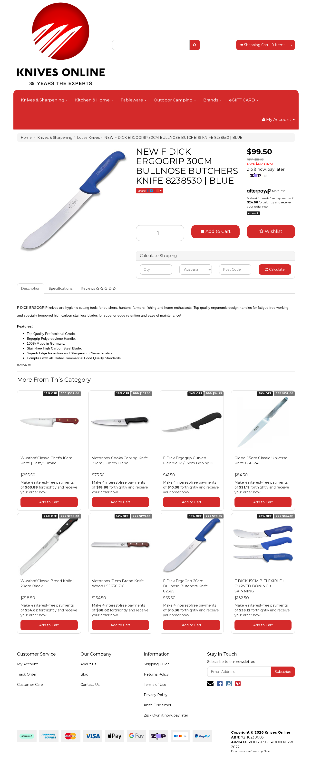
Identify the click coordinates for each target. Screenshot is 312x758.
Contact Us (89, 684)
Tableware (132, 100)
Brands (211, 100)
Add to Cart (217, 231)
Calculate (276, 269)
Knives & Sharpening (43, 100)
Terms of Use (155, 684)
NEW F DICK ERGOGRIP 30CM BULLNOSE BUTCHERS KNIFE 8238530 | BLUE (173, 137)
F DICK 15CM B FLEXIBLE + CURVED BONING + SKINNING (259, 585)
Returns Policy (156, 674)
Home (26, 137)
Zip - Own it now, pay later (166, 715)
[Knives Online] (61, 42)
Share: (142, 190)
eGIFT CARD (242, 100)
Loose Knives (88, 137)
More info (278, 191)
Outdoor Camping (174, 100)
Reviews (88, 288)
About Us (88, 664)
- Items (264, 45)
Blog (84, 674)
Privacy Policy (155, 695)
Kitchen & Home (93, 100)
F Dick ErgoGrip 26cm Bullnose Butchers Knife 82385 (185, 585)
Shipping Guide (157, 664)
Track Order (27, 674)
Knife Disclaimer (157, 705)
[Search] (194, 45)
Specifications (60, 288)
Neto (267, 751)
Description (30, 288)
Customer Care (30, 684)
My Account (27, 664)
